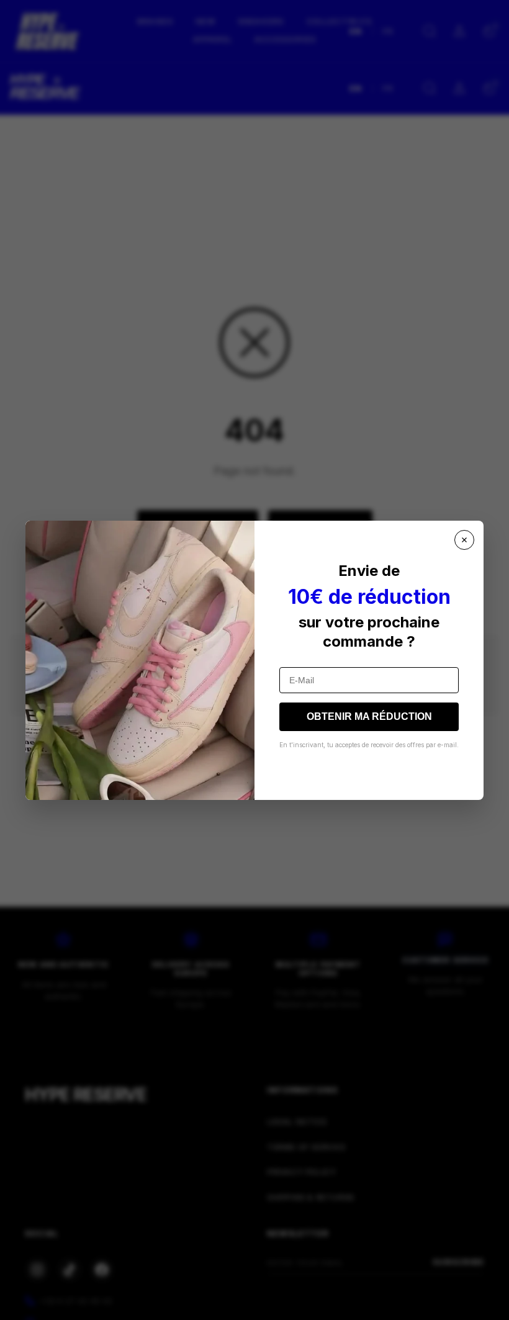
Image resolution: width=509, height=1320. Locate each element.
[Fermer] (464, 540)
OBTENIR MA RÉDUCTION (369, 716)
